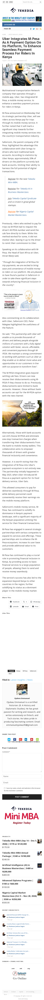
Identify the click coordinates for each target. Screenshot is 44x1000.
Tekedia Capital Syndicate (24, 198)
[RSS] (40, 28)
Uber (10, 673)
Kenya (18, 671)
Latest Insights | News (15, 34)
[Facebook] (30, 28)
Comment (6, 752)
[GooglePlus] (37, 28)
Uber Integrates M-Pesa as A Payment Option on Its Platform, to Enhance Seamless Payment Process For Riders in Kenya (21, 48)
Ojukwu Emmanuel (18, 60)
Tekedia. (17, 996)
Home (4, 34)
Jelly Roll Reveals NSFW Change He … (18, 915)
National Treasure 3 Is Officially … (17, 942)
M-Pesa (25, 671)
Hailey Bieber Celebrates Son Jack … (18, 951)
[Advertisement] (22, 645)
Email (38, 742)
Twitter (10, 742)
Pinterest (33, 742)
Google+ (22, 742)
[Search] (40, 2)
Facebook (16, 742)
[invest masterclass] (22, 314)
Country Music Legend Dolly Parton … (18, 924)
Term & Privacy (23, 998)
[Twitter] (33, 28)
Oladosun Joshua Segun (17, 917)
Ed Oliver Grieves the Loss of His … (18, 933)
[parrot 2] (22, 428)
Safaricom (33, 671)
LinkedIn (27, 742)
